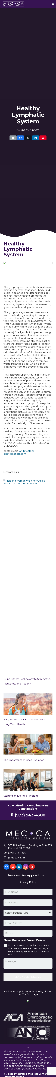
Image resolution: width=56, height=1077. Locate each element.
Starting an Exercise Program (21, 795)
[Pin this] (42, 137)
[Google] (13, 867)
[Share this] (20, 137)
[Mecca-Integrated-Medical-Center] (13, 4)
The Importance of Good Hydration (24, 760)
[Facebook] (6, 867)
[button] (53, 4)
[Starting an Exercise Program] (28, 780)
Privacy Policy (28, 882)
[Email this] (13, 137)
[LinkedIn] (19, 867)
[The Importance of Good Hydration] (28, 744)
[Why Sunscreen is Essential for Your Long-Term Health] (28, 704)
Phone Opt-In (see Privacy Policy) (24, 940)
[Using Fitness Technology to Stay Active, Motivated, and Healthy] (28, 576)
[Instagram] (26, 867)
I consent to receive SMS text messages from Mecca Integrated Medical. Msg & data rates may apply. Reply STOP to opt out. (29, 950)
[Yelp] (32, 867)
